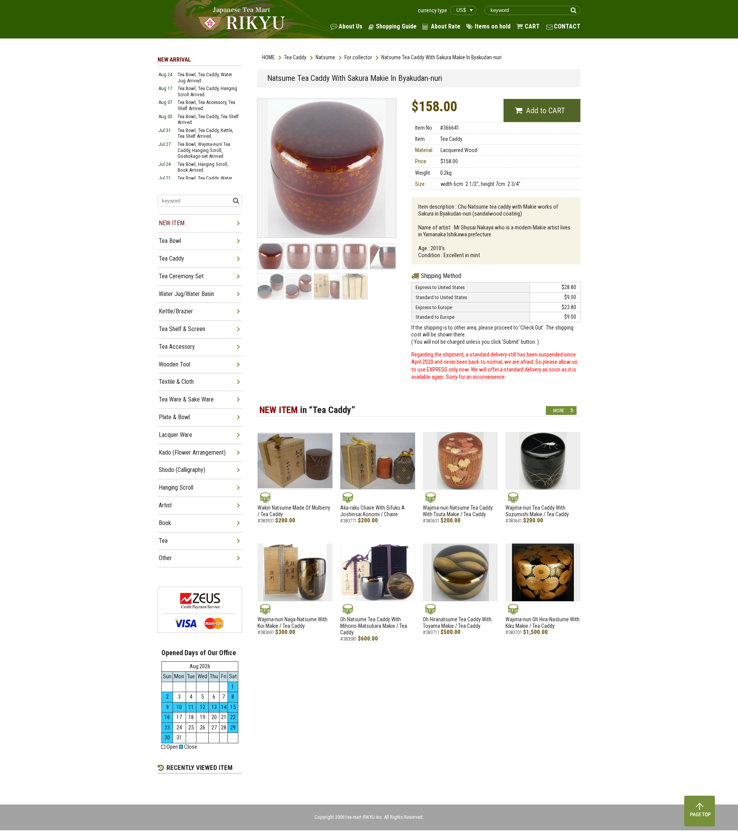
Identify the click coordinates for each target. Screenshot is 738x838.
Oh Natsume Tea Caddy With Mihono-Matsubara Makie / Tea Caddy (373, 626)
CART (532, 26)
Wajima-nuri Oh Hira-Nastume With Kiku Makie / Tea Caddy (542, 622)
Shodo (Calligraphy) (182, 469)
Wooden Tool (174, 364)
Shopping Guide (396, 26)
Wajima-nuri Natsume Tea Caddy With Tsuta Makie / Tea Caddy (458, 511)
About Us (350, 26)
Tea (163, 540)
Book (165, 523)
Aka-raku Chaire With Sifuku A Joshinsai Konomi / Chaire (372, 511)
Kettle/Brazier (176, 311)
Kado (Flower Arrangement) (192, 452)
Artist (165, 505)
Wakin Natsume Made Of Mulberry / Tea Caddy (294, 511)
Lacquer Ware (175, 434)
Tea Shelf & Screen (182, 329)
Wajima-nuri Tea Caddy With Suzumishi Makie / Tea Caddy (537, 511)
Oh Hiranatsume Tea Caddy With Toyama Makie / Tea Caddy (457, 622)
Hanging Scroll (176, 487)
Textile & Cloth (176, 381)
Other (165, 558)
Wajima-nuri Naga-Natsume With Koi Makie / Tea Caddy (292, 622)
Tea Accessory (177, 346)
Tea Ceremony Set (181, 276)
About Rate (445, 26)
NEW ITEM (171, 223)
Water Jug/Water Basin (186, 294)
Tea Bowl (170, 240)
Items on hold (492, 26)
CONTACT (567, 26)
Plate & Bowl (174, 417)
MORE (558, 410)
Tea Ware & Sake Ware (186, 399)
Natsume (325, 57)
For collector (358, 57)
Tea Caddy (295, 57)
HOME (268, 57)
